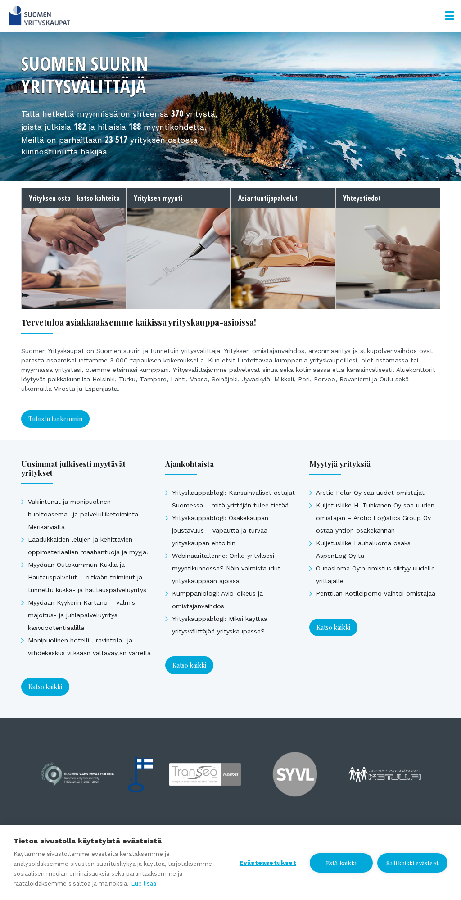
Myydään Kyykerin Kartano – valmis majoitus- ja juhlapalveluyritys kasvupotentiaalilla (81, 615)
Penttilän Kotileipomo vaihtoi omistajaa (375, 593)
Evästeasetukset (268, 862)
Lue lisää (143, 883)
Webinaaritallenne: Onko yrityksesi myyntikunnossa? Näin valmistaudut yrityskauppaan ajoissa (226, 568)
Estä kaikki (341, 863)
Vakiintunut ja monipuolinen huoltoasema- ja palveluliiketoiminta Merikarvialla (83, 514)
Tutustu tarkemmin (55, 419)
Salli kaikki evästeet (412, 863)
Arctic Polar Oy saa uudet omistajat (370, 492)
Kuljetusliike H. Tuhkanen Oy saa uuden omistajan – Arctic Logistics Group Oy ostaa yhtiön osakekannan (375, 518)
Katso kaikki (45, 687)
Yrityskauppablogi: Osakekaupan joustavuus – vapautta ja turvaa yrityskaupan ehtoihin (220, 530)
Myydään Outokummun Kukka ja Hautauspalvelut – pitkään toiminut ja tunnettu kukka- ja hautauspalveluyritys (87, 577)
